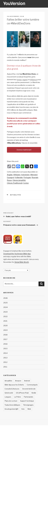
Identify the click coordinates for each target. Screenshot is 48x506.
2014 (5, 353)
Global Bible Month (21, 262)
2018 (5, 335)
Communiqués (32, 385)
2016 (5, 344)
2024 (5, 307)
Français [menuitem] (8, 270)
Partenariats (28, 397)
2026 (5, 298)
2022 (5, 317)
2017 (5, 339)
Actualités (15, 195)
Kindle (33, 393)
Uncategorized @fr (11, 409)
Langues (8, 397)
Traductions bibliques (12, 405)
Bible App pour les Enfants (14, 385)
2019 (5, 330)
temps (19, 80)
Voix (23, 409)
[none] (16, 270)
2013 (5, 358)
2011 (5, 367)
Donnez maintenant (24, 150)
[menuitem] (10, 175)
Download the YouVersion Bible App (17, 254)
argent (25, 80)
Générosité (9, 393)
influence (33, 80)
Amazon (18, 381)
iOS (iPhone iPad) (22, 393)
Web (29, 409)
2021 (5, 321)
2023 (5, 312)
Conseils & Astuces (12, 389)
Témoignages (28, 405)
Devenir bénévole (28, 389)
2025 (5, 303)
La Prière (17, 397)
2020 (5, 326)
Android (27, 381)
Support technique (27, 401)
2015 (5, 349)
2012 (5, 362)
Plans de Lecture (11, 401)
